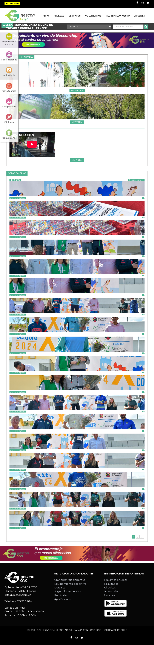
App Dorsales (62, 599)
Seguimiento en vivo (67, 591)
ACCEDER (139, 15)
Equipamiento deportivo (70, 583)
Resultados (111, 583)
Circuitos (110, 587)
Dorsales (59, 587)
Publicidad (61, 595)
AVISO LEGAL (34, 630)
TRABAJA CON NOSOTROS (86, 630)
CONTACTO (65, 630)
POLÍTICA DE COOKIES (115, 630)
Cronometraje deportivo (70, 579)
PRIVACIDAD (50, 630)
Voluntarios (111, 591)
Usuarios (109, 595)
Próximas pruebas (115, 579)
